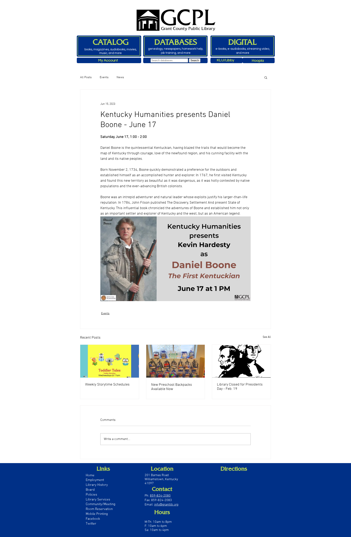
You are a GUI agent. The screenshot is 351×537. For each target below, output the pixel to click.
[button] (266, 77)
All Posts (86, 77)
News (120, 77)
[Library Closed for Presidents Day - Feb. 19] (241, 361)
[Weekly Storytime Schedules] (109, 361)
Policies (91, 495)
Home (90, 475)
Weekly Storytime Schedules (107, 384)
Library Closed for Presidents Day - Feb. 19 (240, 386)
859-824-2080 (160, 496)
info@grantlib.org (166, 505)
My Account (108, 60)
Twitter (91, 524)
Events (104, 77)
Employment (95, 480)
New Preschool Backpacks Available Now (171, 387)
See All (267, 337)
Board (90, 490)
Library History (97, 485)
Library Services (98, 500)
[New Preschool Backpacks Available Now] (175, 361)
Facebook (93, 519)
